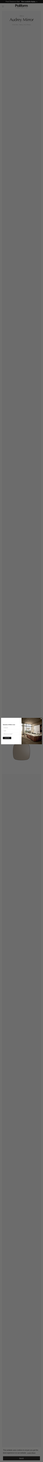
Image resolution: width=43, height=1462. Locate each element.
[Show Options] (18, 734)
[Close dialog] (41, 718)
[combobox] (11, 734)
